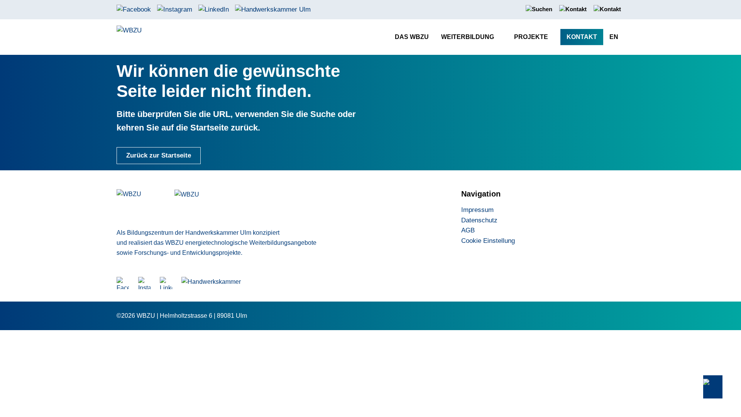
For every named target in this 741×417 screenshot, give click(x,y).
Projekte (531, 37)
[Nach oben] (712, 387)
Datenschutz (479, 220)
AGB (468, 230)
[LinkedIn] (213, 9)
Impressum (477, 210)
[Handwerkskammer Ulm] (273, 9)
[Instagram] (174, 9)
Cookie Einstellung (488, 240)
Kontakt (582, 37)
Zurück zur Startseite (158, 155)
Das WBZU (412, 37)
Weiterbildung (467, 37)
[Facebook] (134, 9)
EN (613, 37)
